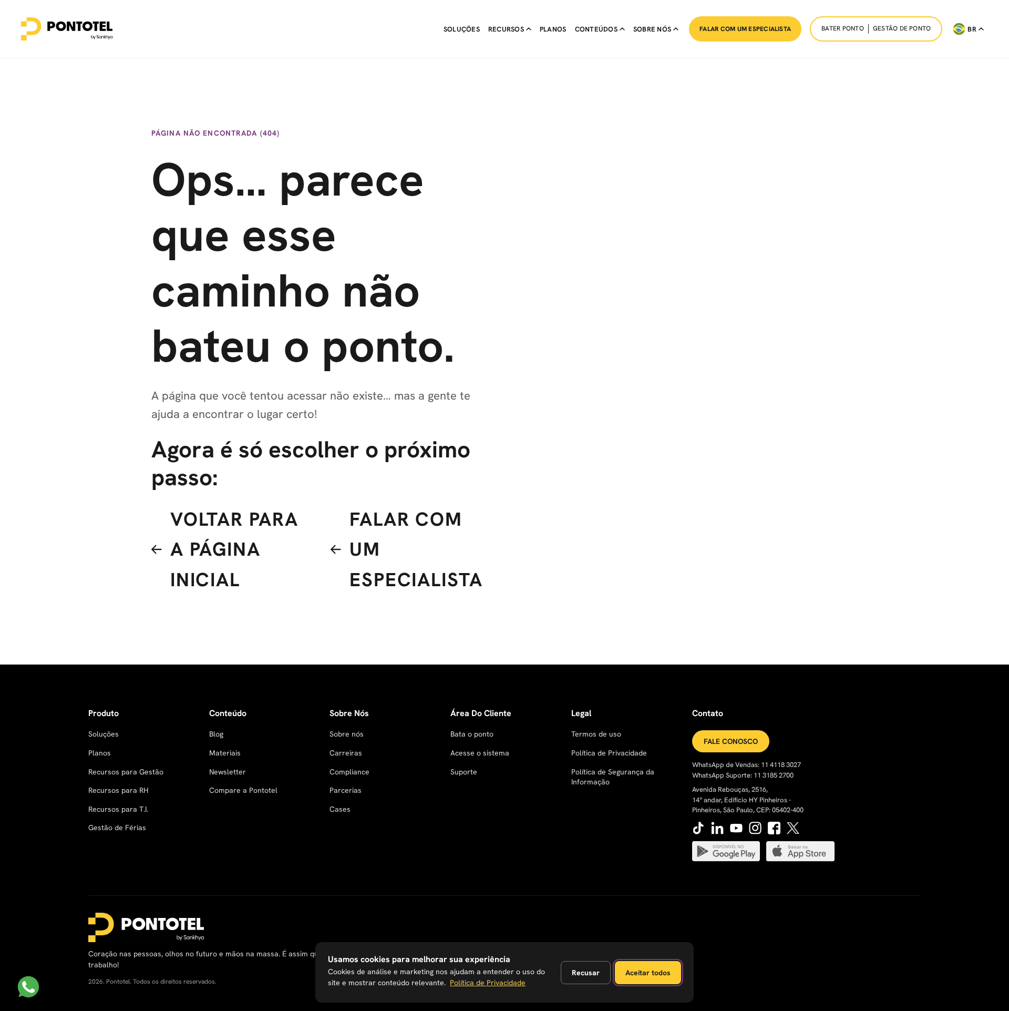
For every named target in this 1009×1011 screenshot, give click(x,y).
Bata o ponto (471, 734)
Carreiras (346, 753)
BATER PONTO (842, 28)
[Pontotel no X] (793, 828)
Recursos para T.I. (118, 809)
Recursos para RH (118, 790)
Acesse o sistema (479, 753)
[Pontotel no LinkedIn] (717, 828)
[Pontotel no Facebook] (774, 828)
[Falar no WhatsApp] (28, 987)
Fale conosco (731, 741)
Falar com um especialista (745, 29)
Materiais (225, 753)
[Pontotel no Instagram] (755, 828)
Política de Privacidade (609, 753)
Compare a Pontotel (243, 790)
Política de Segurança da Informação (612, 777)
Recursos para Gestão (125, 772)
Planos (553, 29)
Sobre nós (347, 734)
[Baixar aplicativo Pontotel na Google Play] (726, 851)
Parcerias (346, 790)
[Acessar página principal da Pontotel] (146, 927)
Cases (340, 809)
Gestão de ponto (902, 28)
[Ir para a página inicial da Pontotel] (66, 28)
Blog (216, 734)
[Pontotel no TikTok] (698, 828)
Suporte (463, 772)
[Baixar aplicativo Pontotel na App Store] (800, 851)
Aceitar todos (648, 972)
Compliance (349, 772)
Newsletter (227, 772)
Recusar (586, 972)
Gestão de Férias (117, 827)
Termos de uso (596, 734)
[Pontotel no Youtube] (736, 828)
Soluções (462, 29)
